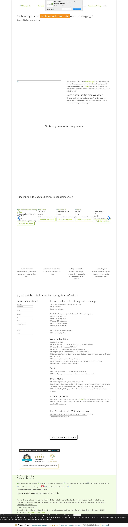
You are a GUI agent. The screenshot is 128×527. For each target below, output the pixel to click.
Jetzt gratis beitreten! (27, 507)
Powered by (50, 9)
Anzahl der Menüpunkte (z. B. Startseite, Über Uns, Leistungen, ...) (71, 314)
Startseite (41, 6)
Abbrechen (67, 9)
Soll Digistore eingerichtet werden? (61, 330)
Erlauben (76, 9)
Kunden (86, 86)
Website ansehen (75, 171)
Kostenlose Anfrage (94, 6)
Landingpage (89, 82)
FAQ (105, 6)
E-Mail (81, 399)
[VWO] (54, 9)
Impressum (31, 512)
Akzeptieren (77, 515)
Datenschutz (40, 512)
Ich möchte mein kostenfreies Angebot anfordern (88, 109)
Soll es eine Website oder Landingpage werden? (65, 304)
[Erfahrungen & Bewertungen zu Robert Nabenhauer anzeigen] (39, 469)
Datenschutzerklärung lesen (64, 515)
